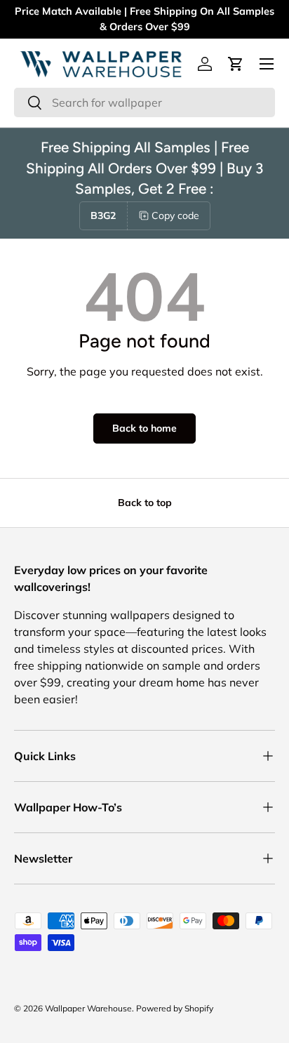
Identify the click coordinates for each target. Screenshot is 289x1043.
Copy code (175, 215)
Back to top (145, 502)
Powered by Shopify (174, 1008)
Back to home (144, 428)
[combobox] (144, 102)
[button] (235, 63)
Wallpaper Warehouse (88, 1008)
